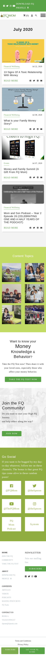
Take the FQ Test (10, 564)
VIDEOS (5, 594)
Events (6, 163)
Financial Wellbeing (12, 66)
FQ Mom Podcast (11, 524)
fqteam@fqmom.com (9, 624)
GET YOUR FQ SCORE (32, 651)
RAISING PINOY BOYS (11, 601)
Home (5, 553)
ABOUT (5, 571)
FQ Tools (5, 605)
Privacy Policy (23, 644)
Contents (7, 586)
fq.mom (34, 524)
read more (11, 80)
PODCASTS (6, 597)
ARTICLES (6, 590)
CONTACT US (7, 612)
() (27, 15)
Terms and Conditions (23, 641)
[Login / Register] (32, 15)
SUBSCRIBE (10, 650)
